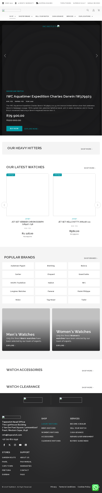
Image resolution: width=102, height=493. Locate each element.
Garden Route (9, 457)
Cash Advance (57, 16)
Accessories (47, 437)
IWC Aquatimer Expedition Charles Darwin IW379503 (48, 96)
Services (70, 16)
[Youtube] (20, 445)
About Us (24, 457)
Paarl (5, 462)
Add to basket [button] (74, 238)
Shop (11, 16)
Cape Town (7, 466)
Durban (5, 474)
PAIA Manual (26, 462)
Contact (24, 470)
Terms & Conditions (67, 487)
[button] (5, 55)
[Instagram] (15, 445)
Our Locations (84, 16)
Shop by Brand (24, 16)
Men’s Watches (48, 428)
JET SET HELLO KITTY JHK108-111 (74, 222)
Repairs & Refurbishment (82, 437)
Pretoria (6, 470)
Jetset (27, 219)
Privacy (54, 487)
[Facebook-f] (4, 445)
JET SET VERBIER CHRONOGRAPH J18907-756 (28, 223)
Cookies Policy (84, 487)
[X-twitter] (10, 445)
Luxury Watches (49, 424)
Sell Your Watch (42, 16)
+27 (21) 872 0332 (10, 439)
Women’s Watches (50, 432)
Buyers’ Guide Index (79, 441)
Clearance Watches (51, 441)
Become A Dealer (78, 424)
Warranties (25, 466)
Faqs (22, 474)
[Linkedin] (26, 445)
